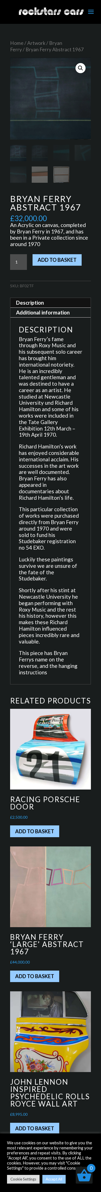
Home (17, 43)
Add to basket (57, 260)
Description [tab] (30, 302)
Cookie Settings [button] (23, 1179)
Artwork (36, 43)
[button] (80, 68)
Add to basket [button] (34, 831)
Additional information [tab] (43, 312)
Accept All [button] (54, 1179)
